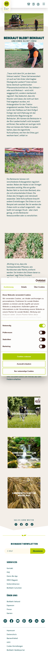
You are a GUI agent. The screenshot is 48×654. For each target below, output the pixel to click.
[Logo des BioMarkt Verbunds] (6, 4)
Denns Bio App (12, 576)
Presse (9, 609)
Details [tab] (24, 287)
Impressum (11, 630)
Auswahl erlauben (24, 364)
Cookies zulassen (24, 356)
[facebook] (21, 524)
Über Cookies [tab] (39, 287)
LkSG (8, 642)
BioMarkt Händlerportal (16, 650)
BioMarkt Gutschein (14, 588)
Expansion (10, 605)
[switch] (42, 332)
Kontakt (10, 568)
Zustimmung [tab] (9, 287)
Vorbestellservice (13, 584)
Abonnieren (38, 551)
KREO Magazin (12, 580)
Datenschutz (12, 634)
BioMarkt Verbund (13, 601)
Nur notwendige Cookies (24, 371)
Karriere (9, 613)
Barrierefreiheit (12, 638)
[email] (32, 524)
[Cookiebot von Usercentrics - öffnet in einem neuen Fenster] (35, 280)
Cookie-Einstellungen (15, 646)
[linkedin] (26, 524)
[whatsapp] (16, 524)
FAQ (8, 572)
